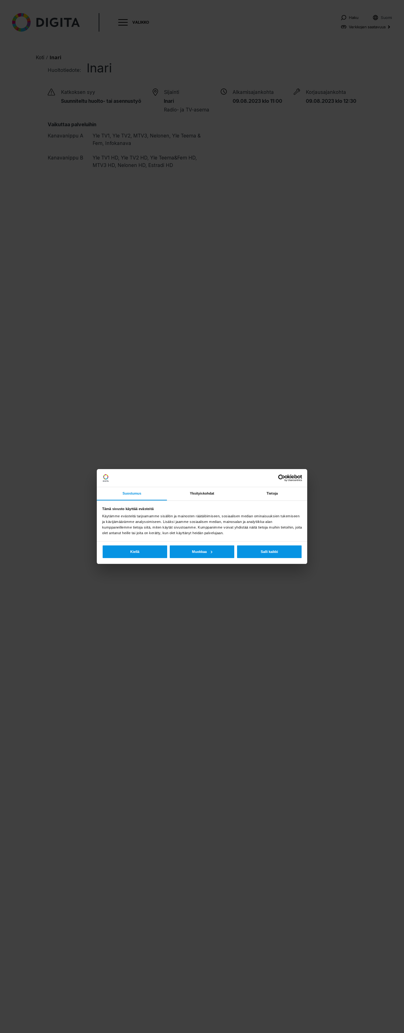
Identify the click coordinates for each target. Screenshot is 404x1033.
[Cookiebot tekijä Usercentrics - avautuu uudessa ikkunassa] (281, 477)
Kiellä (134, 552)
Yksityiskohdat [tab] (202, 493)
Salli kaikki (269, 552)
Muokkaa (199, 552)
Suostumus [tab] (132, 493)
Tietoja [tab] (272, 493)
